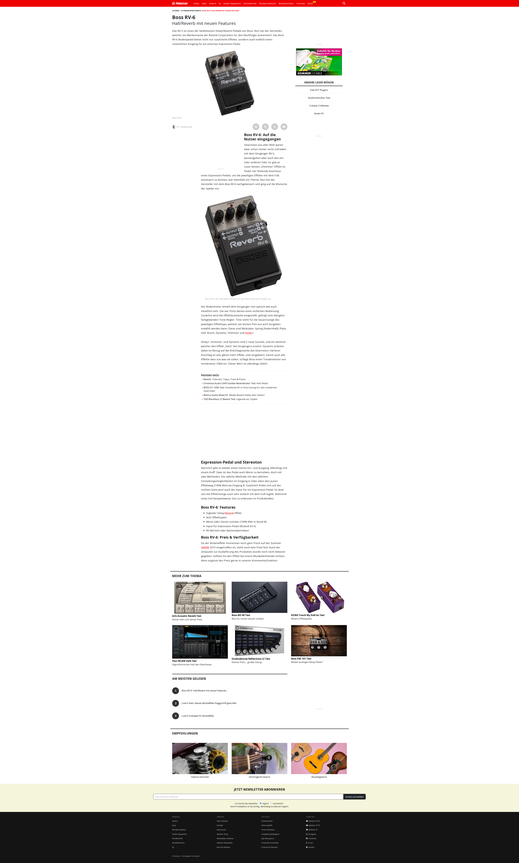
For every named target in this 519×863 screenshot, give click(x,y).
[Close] (309, 400)
